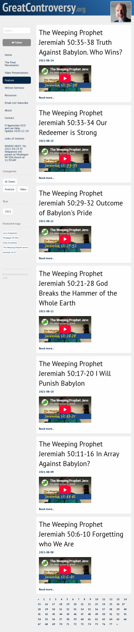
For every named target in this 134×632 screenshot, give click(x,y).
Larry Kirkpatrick (10, 233)
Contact (9, 118)
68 (46, 624)
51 (110, 614)
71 (67, 624)
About (8, 110)
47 (82, 614)
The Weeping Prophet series (15, 247)
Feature (9, 80)
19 (67, 604)
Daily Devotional (10, 243)
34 (82, 609)
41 (39, 614)
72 (75, 624)
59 (75, 619)
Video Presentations (16, 72)
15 (39, 604)
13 (118, 599)
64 (110, 619)
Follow (18, 42)
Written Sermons (14, 87)
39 (118, 609)
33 (75, 609)
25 (110, 604)
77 (110, 624)
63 (103, 619)
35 (89, 609)
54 (39, 619)
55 (46, 619)
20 (75, 604)
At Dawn (10, 181)
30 (53, 609)
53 (125, 614)
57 (60, 619)
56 (53, 619)
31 (60, 609)
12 (111, 599)
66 (125, 619)
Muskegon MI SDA (10, 238)
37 (103, 609)
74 (89, 624)
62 (96, 619)
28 (39, 609)
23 (96, 604)
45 (67, 614)
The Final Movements (12, 64)
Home (8, 55)
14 (125, 599)
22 (89, 604)
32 (67, 609)
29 (46, 609)
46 (75, 614)
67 (39, 624)
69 (53, 624)
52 (118, 614)
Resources (11, 95)
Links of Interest (14, 138)
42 (46, 614)
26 (118, 604)
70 (60, 624)
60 (82, 619)
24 (103, 604)
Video (23, 189)
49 (96, 614)
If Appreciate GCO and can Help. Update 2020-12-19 (17, 128)
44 (60, 614)
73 (82, 624)
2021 (8, 211)
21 (82, 604)
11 (103, 599)
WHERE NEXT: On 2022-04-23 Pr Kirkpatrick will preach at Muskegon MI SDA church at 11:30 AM (16, 153)
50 (103, 614)
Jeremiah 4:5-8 (9, 252)
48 (89, 614)
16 (46, 604)
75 (96, 624)
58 (67, 619)
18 (60, 604)
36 (96, 609)
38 (110, 609)
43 (53, 614)
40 (125, 609)
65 (118, 619)
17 (53, 604)
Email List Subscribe (16, 102)
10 (96, 599)
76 (103, 624)
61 (89, 619)
